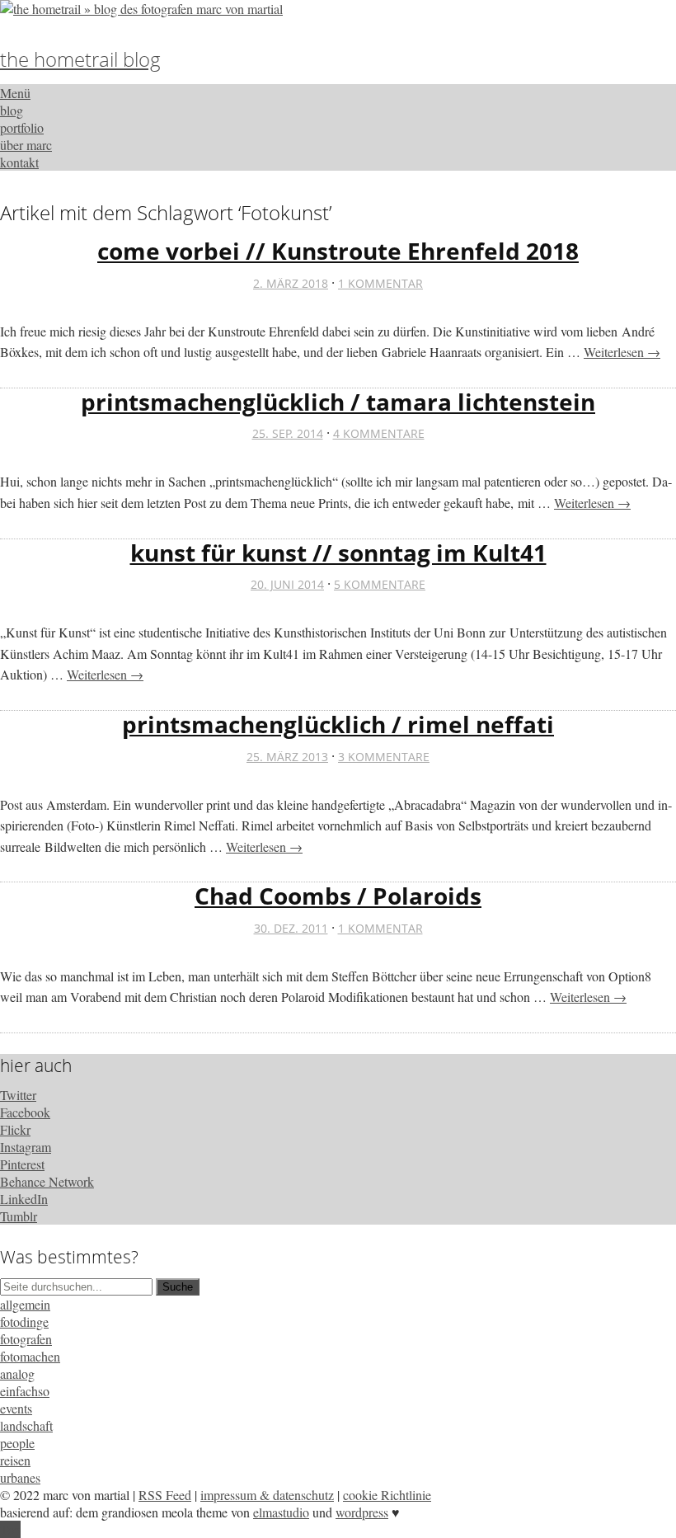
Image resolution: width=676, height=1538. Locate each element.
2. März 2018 (290, 283)
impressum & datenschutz (267, 1494)
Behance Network (47, 1181)
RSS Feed (164, 1494)
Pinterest (22, 1164)
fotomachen (30, 1356)
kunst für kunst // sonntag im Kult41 (338, 552)
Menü (15, 92)
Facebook (25, 1112)
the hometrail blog (80, 59)
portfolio (22, 127)
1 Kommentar (380, 283)
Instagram (25, 1146)
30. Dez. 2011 (291, 928)
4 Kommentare (379, 433)
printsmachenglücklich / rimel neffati (338, 724)
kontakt (19, 162)
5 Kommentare (379, 584)
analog (17, 1373)
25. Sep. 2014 (287, 433)
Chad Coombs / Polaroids (338, 895)
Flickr (15, 1129)
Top (10, 1529)
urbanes (20, 1477)
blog (11, 110)
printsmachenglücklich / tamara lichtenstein (338, 401)
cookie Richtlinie (387, 1494)
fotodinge (24, 1321)
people (17, 1442)
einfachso (24, 1390)
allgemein (25, 1304)
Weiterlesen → (622, 351)
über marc (26, 144)
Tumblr (18, 1216)
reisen (15, 1460)
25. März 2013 (287, 756)
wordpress (362, 1512)
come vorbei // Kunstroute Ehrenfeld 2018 (338, 250)
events (16, 1408)
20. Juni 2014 (287, 584)
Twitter (18, 1094)
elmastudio (281, 1512)
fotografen (26, 1339)
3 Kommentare (384, 756)
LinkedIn (24, 1198)
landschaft (26, 1425)
